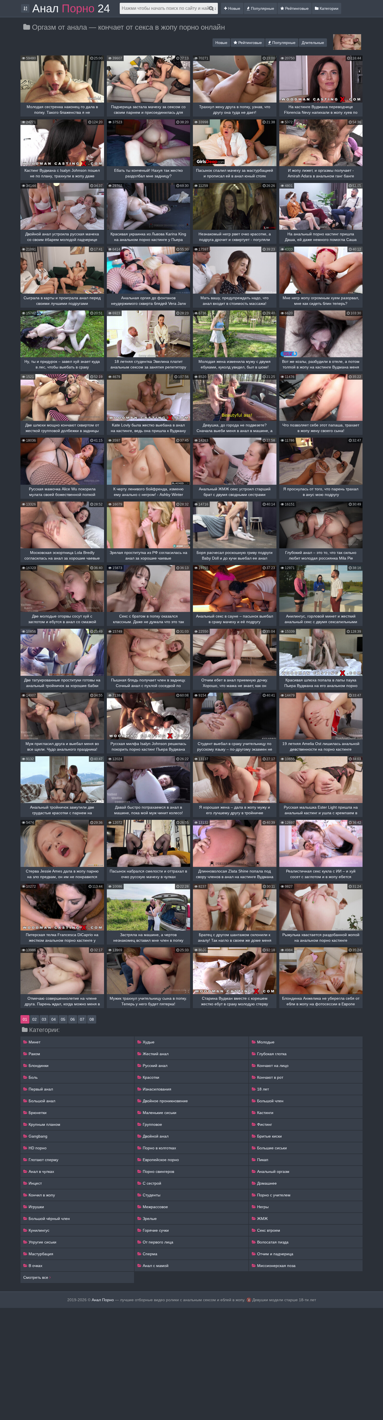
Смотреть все (36, 1277)
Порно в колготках (159, 1148)
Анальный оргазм (272, 1171)
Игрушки (35, 1207)
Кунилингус (38, 1230)
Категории (328, 8)
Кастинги (264, 1112)
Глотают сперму (42, 1159)
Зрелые (149, 1218)
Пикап (262, 1159)
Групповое (152, 1124)
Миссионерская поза (276, 1265)
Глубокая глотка (271, 1054)
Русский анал (154, 1065)
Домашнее (266, 1183)
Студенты (151, 1195)
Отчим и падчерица (274, 1254)
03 (44, 1019)
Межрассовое (155, 1207)
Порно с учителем (273, 1195)
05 (63, 1019)
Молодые (265, 1042)
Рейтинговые (296, 8)
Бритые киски (269, 1136)
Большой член (269, 1101)
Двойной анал (155, 1136)
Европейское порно (160, 1159)
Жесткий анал (155, 1054)
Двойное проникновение (165, 1101)
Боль (32, 1077)
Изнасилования (156, 1089)
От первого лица (157, 1242)
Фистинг (264, 1124)
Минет (33, 1042)
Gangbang (37, 1136)
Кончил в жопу (41, 1195)
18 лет (262, 1089)
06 (72, 1019)
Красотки (150, 1077)
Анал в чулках (40, 1171)
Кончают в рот (269, 1077)
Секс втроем (268, 1230)
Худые (148, 1042)
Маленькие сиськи (159, 1112)
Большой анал (41, 1101)
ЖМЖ (262, 1218)
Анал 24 (71, 8)
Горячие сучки (155, 1230)
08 (91, 1019)
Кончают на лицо (272, 1065)
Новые (233, 8)
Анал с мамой (155, 1265)
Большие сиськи (271, 1148)
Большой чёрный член (48, 1218)
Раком (33, 1054)
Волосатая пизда (272, 1242)
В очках (34, 1265)
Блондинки (38, 1065)
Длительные (313, 42)
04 (53, 1019)
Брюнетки (37, 1112)
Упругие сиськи (41, 1242)
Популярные (262, 8)
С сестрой (151, 1183)
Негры (262, 1207)
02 (34, 1019)
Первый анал (40, 1089)
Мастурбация (40, 1254)
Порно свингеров (158, 1171)
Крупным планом (43, 1124)
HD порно (37, 1148)
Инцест (34, 1183)
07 (82, 1019)
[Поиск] (211, 8)
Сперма (149, 1254)
